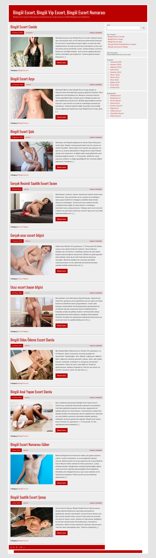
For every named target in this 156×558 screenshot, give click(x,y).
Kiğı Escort (114, 108)
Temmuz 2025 (116, 62)
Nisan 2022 (114, 77)
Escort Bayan (23, 227)
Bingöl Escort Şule (22, 131)
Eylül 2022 (114, 70)
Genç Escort (115, 103)
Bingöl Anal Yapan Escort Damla (31, 391)
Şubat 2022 (115, 82)
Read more (61, 63)
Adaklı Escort (115, 95)
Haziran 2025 (115, 64)
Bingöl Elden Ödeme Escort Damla (32, 339)
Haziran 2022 (115, 72)
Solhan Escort (115, 111)
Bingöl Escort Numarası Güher (30, 444)
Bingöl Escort (23, 70)
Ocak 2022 (114, 85)
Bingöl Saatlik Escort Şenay (28, 497)
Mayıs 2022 (115, 75)
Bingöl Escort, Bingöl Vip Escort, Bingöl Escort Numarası (59, 12)
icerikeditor (29, 33)
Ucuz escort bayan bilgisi (27, 287)
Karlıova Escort (116, 106)
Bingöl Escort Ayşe (22, 78)
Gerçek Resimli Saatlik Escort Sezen (34, 183)
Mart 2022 (114, 80)
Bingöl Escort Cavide (24, 26)
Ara (108, 25)
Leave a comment (96, 33)
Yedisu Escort (115, 116)
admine (28, 84)
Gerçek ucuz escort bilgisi (27, 235)
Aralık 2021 (115, 87)
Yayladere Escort (117, 113)
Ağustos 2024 (116, 67)
